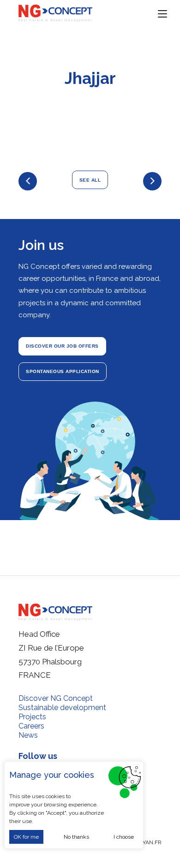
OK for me (26, 837)
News (28, 735)
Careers (31, 726)
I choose (124, 837)
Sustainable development (62, 707)
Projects (32, 716)
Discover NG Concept (55, 698)
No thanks (76, 837)
